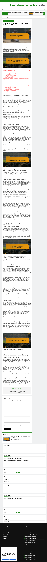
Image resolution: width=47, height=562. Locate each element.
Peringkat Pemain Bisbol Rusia (29, 551)
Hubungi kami (13, 9)
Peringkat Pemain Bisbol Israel (29, 546)
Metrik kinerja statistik (8, 74)
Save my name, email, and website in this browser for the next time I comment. (17, 425)
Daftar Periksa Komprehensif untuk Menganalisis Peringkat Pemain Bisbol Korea (16, 460)
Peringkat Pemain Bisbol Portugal (30, 549)
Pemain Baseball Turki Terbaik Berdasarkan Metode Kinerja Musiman (14, 462)
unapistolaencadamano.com (23, 5)
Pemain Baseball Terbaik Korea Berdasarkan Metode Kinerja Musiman (15, 464)
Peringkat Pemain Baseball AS (29, 532)
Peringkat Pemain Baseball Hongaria (30, 538)
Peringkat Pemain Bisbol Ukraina (30, 557)
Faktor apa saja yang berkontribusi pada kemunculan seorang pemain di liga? (16, 85)
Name (5, 414)
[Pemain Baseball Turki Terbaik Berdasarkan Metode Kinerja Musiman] (21, 13)
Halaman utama (20, 9)
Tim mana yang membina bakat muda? (9, 90)
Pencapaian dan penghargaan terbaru (10, 75)
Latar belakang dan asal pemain (9, 76)
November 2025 (6, 481)
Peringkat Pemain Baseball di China (30, 536)
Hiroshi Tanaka (6, 26)
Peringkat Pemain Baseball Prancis (30, 542)
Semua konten (31, 9)
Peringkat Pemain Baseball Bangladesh (31, 534)
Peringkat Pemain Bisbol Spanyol (30, 553)
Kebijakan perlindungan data (7, 532)
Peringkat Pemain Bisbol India (29, 544)
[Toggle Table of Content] (29, 70)
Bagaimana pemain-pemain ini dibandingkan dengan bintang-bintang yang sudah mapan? (16, 79)
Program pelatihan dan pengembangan (10, 87)
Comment (6, 402)
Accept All (9, 559)
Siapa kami (26, 9)
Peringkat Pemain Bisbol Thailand (30, 555)
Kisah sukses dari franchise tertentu (10, 92)
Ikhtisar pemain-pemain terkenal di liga (10, 73)
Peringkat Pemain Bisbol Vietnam (30, 559)
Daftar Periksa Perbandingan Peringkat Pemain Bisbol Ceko (13, 458)
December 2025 (6, 479)
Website (5, 421)
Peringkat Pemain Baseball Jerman (30, 540)
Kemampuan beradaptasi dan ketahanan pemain (12, 89)
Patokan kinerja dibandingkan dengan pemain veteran (13, 80)
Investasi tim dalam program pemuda (10, 91)
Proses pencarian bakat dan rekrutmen (10, 86)
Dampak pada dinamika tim (9, 77)
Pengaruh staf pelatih (8, 88)
